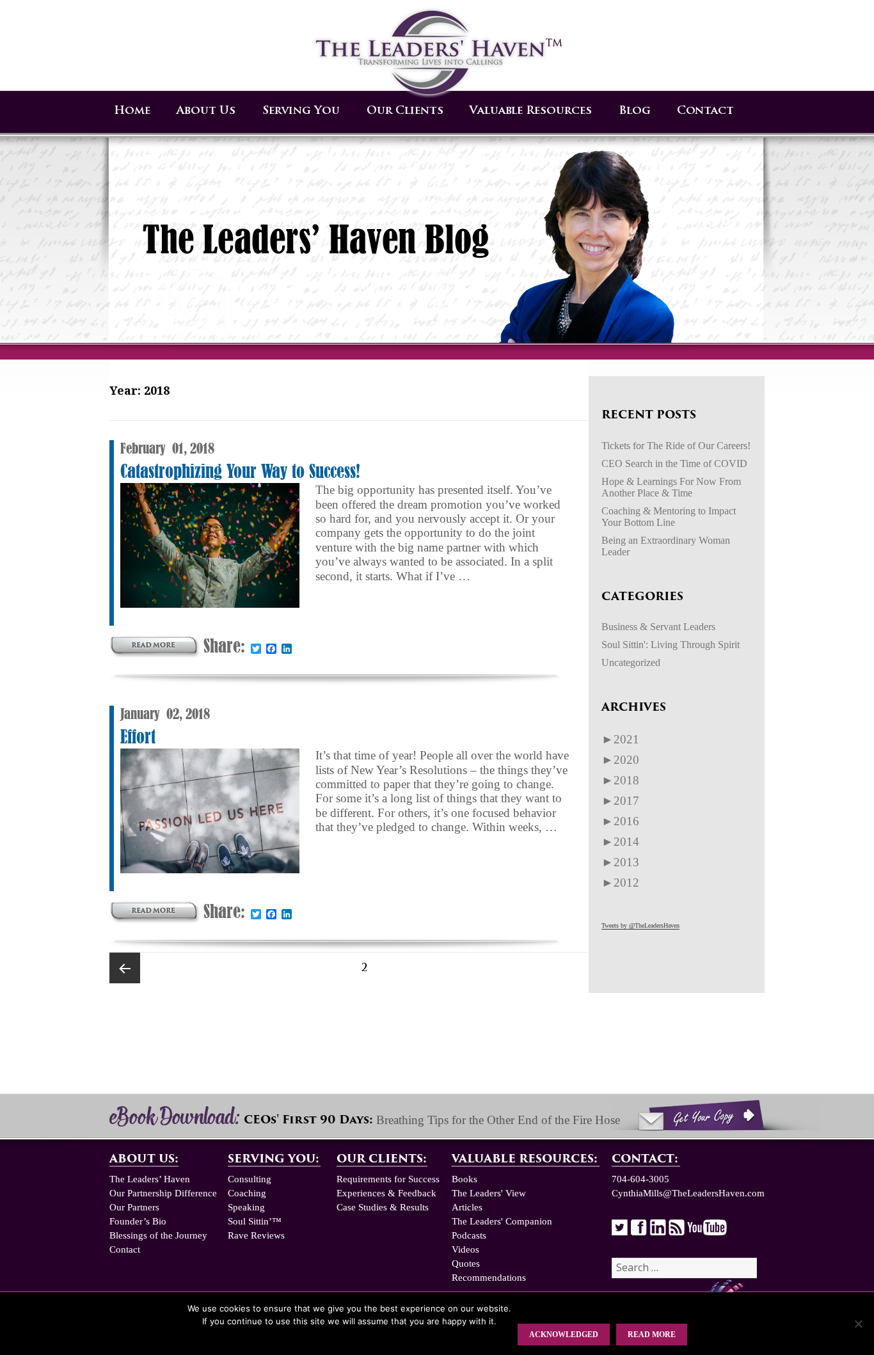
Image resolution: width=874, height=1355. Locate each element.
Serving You (301, 111)
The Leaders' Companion (502, 1221)
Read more (652, 1334)
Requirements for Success (388, 1179)
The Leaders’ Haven (149, 1179)
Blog (635, 111)
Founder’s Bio (137, 1221)
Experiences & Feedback (386, 1193)
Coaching (247, 1193)
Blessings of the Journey (158, 1235)
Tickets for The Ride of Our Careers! (676, 445)
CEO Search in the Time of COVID (674, 463)
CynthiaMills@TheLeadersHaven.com (688, 1193)
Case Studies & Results (383, 1207)
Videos (465, 1249)
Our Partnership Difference (163, 1193)
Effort (137, 737)
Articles (467, 1207)
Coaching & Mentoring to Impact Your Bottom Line (668, 516)
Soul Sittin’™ (255, 1221)
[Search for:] (684, 1268)
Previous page (124, 968)
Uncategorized (630, 662)
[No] (858, 1323)
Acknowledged (563, 1334)
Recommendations (489, 1277)
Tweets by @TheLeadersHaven (640, 925)
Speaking (246, 1207)
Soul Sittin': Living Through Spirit (670, 644)
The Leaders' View (489, 1193)
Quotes (466, 1263)
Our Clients (405, 111)
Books (464, 1179)
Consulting (249, 1179)
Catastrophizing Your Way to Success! (240, 471)
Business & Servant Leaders (658, 626)
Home (132, 111)
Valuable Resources (531, 111)
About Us (206, 111)
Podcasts (469, 1235)
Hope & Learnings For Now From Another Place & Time (671, 487)
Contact (705, 111)
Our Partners (134, 1207)
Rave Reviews (256, 1235)
